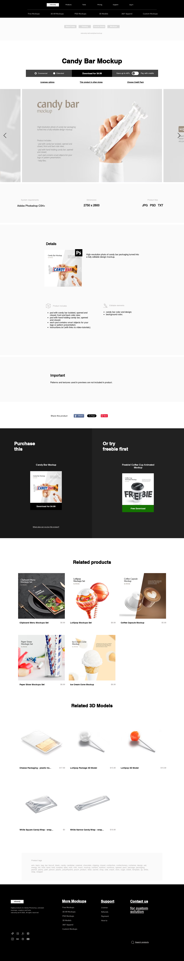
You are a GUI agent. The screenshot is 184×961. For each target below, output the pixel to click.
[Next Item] (179, 135)
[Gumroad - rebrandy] (17, 933)
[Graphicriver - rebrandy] (23, 933)
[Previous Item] (5, 135)
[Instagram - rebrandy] (12, 939)
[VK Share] (119, 415)
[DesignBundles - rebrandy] (28, 933)
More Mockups (74, 901)
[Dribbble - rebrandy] (23, 939)
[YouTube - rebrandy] (28, 939)
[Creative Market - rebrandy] (12, 933)
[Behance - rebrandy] (17, 939)
